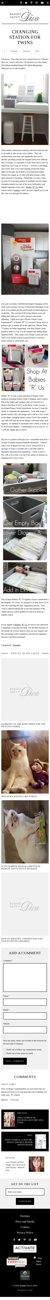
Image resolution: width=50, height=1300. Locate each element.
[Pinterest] (31, 3)
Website (6, 1024)
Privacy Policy (25, 1232)
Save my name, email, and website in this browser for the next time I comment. (24, 1042)
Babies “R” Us (32, 187)
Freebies (25, 1216)
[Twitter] (26, 3)
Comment (8, 961)
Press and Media (25, 1221)
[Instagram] (36, 3)
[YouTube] (42, 3)
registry (17, 190)
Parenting (16, 645)
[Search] (48, 3)
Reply (4, 1100)
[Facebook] (21, 3)
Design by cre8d (25, 1290)
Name (6, 996)
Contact (25, 1227)
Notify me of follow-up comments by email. (24, 1050)
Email (6, 1010)
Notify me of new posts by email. (19, 1053)
